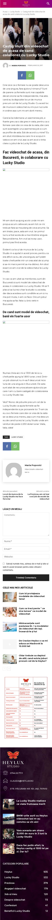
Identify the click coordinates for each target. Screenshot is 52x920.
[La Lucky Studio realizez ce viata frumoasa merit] (8, 804)
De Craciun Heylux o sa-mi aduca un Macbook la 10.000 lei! (33, 643)
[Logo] (26, 4)
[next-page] (9, 669)
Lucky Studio (15, 11)
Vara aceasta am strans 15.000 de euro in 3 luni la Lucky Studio (32, 833)
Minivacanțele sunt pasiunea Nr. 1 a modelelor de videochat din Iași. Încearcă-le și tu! (34, 627)
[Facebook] (22, 75)
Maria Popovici (19, 66)
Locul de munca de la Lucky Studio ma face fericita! (13, 496)
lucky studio (17, 437)
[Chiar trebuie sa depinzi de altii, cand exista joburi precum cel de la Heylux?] (10, 659)
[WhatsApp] (30, 75)
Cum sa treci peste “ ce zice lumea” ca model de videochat (32, 611)
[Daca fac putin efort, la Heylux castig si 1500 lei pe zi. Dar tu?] (8, 848)
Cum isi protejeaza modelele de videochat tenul (32, 596)
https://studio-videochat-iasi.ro (34, 470)
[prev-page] (4, 669)
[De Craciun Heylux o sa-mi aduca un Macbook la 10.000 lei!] (10, 644)
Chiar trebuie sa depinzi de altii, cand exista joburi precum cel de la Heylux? (33, 658)
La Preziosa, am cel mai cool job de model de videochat (38, 496)
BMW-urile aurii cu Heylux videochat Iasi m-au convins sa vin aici (32, 818)
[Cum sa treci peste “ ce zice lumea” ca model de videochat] (10, 612)
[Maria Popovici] (6, 65)
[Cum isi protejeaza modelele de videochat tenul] (10, 597)
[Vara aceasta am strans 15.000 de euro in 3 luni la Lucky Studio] (8, 834)
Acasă (5, 11)
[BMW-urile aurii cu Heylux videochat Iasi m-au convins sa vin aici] (8, 819)
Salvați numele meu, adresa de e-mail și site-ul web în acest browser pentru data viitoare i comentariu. (25, 566)
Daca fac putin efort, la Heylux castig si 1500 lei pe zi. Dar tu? (33, 848)
